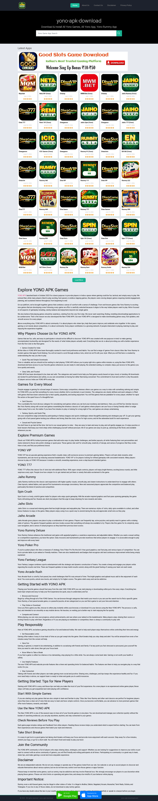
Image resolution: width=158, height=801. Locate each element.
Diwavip (104, 93)
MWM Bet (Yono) (86, 93)
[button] (79, 280)
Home (75, 5)
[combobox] (76, 33)
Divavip (62, 93)
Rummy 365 (43, 180)
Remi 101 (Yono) (45, 122)
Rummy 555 (43, 238)
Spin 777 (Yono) (127, 238)
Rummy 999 (126, 209)
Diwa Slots (63, 238)
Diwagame (63, 151)
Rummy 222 (126, 180)
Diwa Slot (104, 238)
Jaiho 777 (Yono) (128, 122)
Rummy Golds (106, 267)
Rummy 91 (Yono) (87, 151)
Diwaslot (22, 180)
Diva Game (64, 209)
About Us (85, 5)
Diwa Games (105, 209)
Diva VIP (63, 180)
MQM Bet (22, 267)
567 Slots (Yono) (45, 267)
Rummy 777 (85, 209)
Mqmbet (22, 93)
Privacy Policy (126, 5)
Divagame (104, 122)
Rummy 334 (126, 267)
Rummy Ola (64, 267)
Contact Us (98, 5)
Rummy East (85, 267)
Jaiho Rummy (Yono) (129, 93)
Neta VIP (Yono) (45, 93)
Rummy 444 (43, 209)
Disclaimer (111, 5)
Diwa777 (22, 209)
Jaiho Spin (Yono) (87, 122)
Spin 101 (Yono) (86, 238)
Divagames (64, 122)
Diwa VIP (104, 180)
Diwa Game (23, 238)
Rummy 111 (85, 180)
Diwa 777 (22, 122)
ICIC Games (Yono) (46, 151)
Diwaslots (104, 151)
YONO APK (22, 295)
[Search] (119, 33)
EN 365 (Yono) (127, 151)
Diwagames (23, 151)
